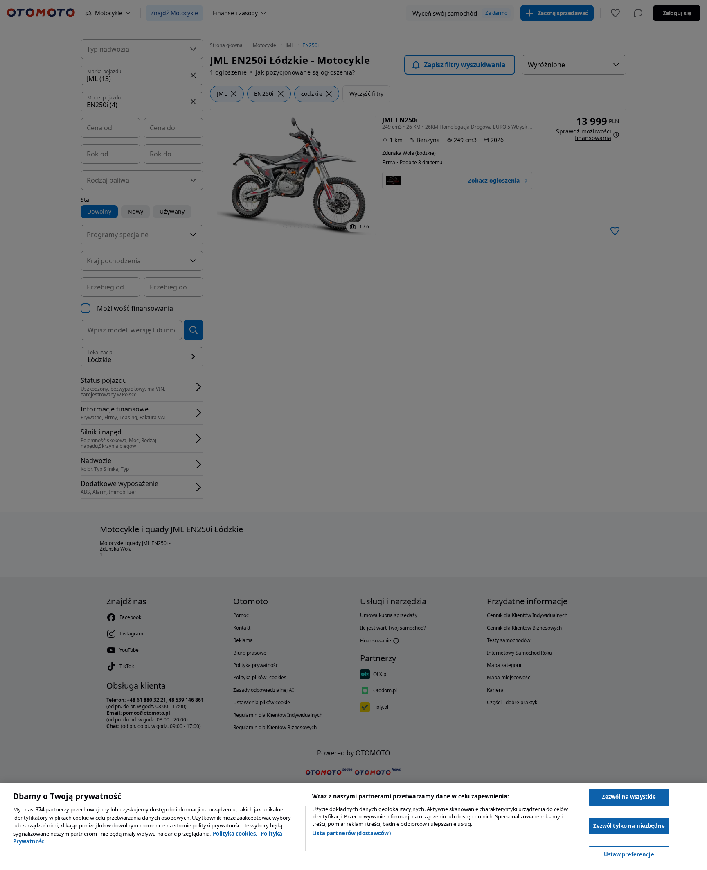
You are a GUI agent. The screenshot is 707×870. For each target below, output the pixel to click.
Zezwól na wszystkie (629, 796)
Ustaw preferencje (629, 854)
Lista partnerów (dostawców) (351, 833)
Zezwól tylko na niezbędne (629, 825)
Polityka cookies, (236, 833)
